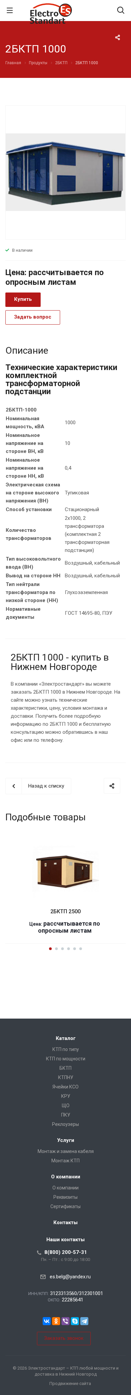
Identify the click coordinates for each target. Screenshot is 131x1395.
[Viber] (65, 1321)
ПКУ (65, 1115)
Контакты (65, 1222)
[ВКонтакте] (47, 1321)
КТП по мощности (65, 1058)
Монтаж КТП (65, 1160)
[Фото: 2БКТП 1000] (65, 172)
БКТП (65, 1068)
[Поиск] (120, 10)
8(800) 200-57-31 (65, 1252)
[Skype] (75, 1321)
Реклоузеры (65, 1124)
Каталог (66, 1038)
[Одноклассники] (56, 1321)
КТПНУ (65, 1077)
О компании (65, 1177)
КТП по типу (65, 1049)
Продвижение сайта (70, 1383)
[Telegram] (84, 1321)
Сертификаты (65, 1206)
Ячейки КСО (65, 1086)
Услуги (65, 1140)
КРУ (65, 1096)
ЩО (66, 1105)
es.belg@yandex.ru (70, 1277)
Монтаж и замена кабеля (66, 1151)
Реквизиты (65, 1197)
